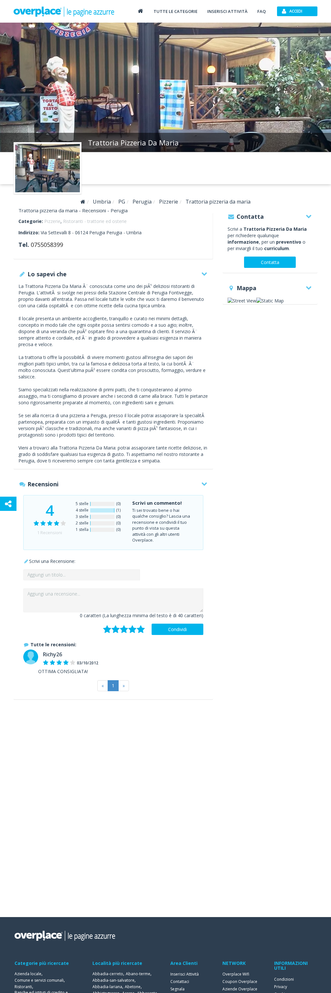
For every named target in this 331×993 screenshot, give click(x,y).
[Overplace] (82, 202)
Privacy (280, 986)
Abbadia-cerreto (107, 974)
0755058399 (47, 244)
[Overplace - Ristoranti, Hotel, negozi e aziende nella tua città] (64, 11)
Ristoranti (23, 986)
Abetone (133, 986)
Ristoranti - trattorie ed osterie (95, 221)
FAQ (261, 11)
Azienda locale (28, 974)
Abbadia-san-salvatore (113, 980)
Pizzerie (52, 221)
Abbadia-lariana (107, 986)
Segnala (177, 989)
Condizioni (284, 979)
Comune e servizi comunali (39, 980)
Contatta (270, 262)
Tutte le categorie (176, 11)
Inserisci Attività (184, 974)
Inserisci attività (227, 11)
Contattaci (179, 981)
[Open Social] (8, 504)
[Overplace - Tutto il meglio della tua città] (140, 11)
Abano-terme (138, 974)
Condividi (177, 629)
